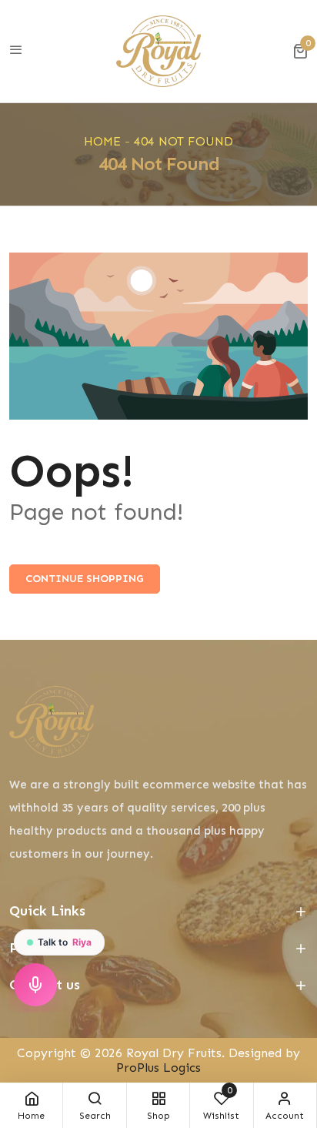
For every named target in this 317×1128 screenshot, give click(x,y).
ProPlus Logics (158, 1067)
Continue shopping (84, 578)
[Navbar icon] (16, 50)
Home (102, 141)
